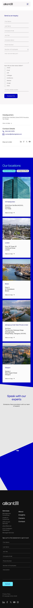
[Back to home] (8, 4)
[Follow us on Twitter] (27, 142)
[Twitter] (11, 602)
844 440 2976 (9, 131)
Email (8, 70)
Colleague (9, 75)
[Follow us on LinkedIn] (21, 142)
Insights (21, 515)
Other (8, 85)
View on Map (6, 123)
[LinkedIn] (3, 602)
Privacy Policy (6, 594)
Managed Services (8, 532)
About (20, 512)
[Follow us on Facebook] (24, 142)
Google (9, 83)
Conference (10, 78)
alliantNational (6, 526)
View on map (9, 212)
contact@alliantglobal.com (13, 134)
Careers (21, 518)
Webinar (9, 80)
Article (8, 67)
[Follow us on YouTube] (30, 142)
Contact (21, 521)
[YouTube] (14, 602)
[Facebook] (7, 602)
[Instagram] (18, 602)
